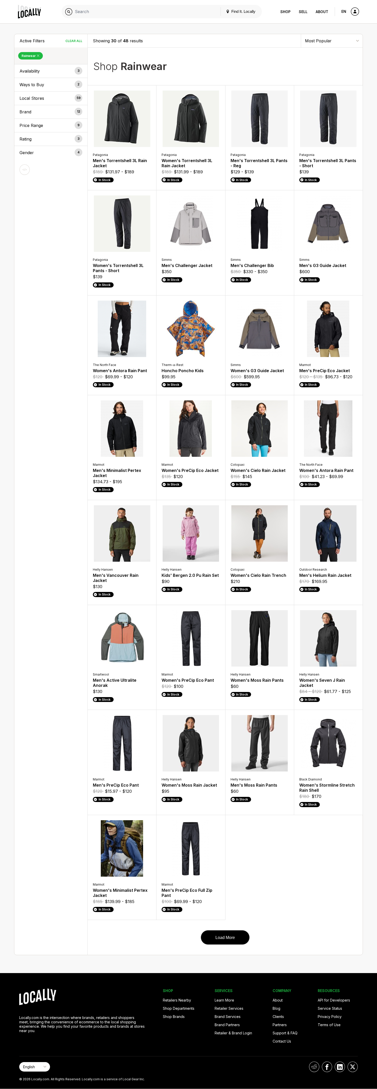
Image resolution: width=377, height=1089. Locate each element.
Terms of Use (329, 1025)
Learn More (224, 1000)
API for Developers (334, 1000)
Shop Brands (174, 1016)
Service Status (330, 1008)
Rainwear (29, 56)
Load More (225, 937)
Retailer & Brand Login (233, 1033)
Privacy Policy (330, 1016)
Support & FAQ (285, 1033)
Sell (303, 11)
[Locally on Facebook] (327, 1067)
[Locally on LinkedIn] (340, 1067)
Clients (278, 1016)
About (322, 11)
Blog (276, 1008)
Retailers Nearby (177, 1000)
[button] (50, 71)
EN (343, 11)
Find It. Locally (242, 11)
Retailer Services (229, 1008)
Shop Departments (178, 1008)
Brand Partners (227, 1025)
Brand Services (228, 1016)
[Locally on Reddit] (314, 1067)
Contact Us (282, 1041)
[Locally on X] (353, 1067)
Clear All (73, 41)
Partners (280, 1025)
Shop (285, 11)
